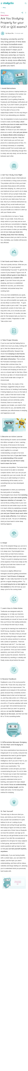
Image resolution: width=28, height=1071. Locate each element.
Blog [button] (4, 7)
